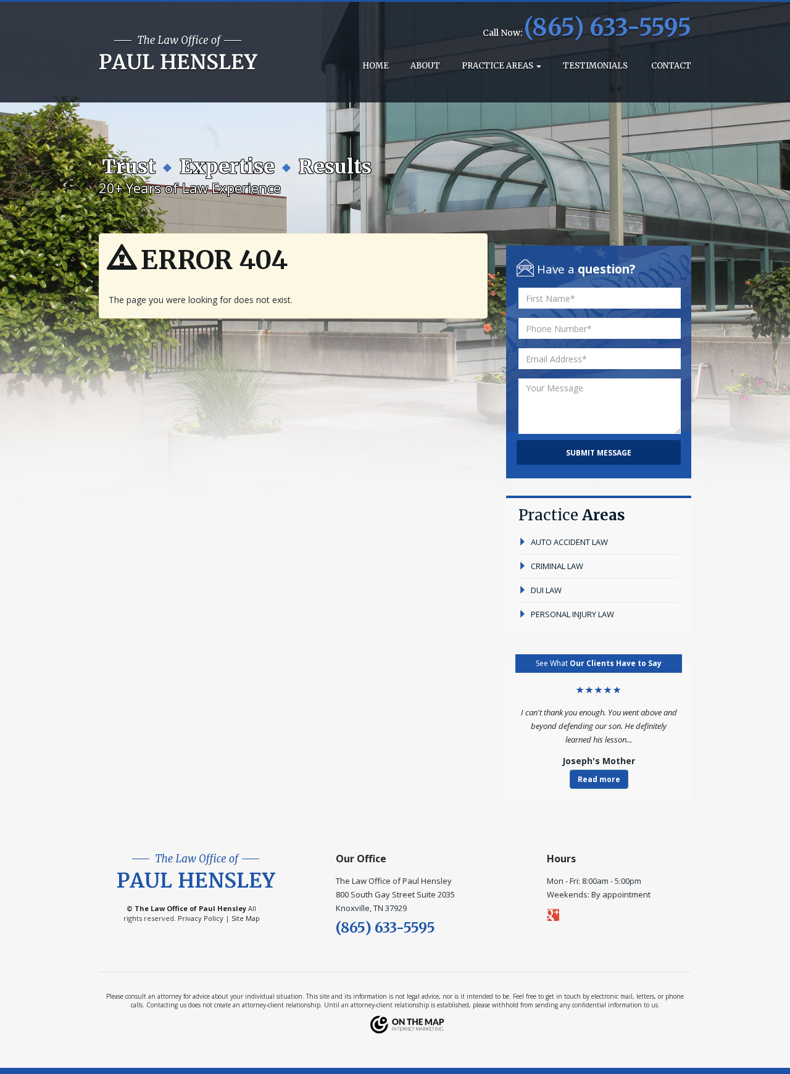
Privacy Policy (200, 918)
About (425, 65)
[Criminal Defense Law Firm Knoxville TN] (196, 870)
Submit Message (598, 453)
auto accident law (568, 541)
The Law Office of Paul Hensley (190, 908)
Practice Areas (498, 65)
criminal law (556, 566)
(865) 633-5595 (607, 27)
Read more (599, 779)
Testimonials (595, 65)
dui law (545, 590)
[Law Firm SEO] (407, 1024)
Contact (670, 65)
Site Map (245, 918)
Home (374, 65)
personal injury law (571, 614)
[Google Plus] (599, 914)
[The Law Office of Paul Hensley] (178, 53)
